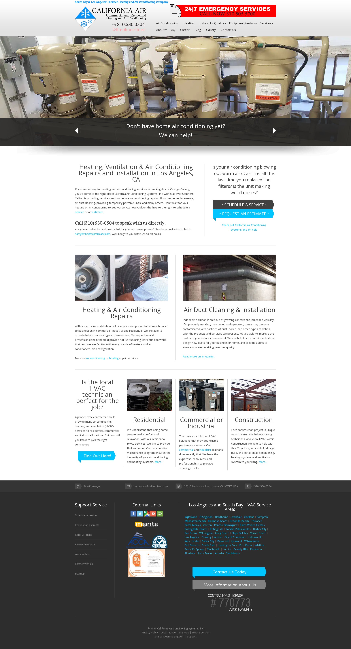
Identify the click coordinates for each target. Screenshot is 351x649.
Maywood (223, 541)
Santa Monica (193, 525)
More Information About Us (230, 585)
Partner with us (84, 564)
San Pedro (191, 533)
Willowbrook (251, 541)
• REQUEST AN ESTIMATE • (244, 213)
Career (185, 30)
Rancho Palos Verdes (238, 529)
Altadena (190, 553)
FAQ (172, 30)
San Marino (233, 553)
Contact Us (228, 30)
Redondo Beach (239, 521)
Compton (262, 517)
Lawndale (236, 517)
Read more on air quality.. (199, 356)
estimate (97, 212)
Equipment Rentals (242, 23)
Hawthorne (221, 517)
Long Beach (222, 533)
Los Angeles (192, 537)
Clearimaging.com (173, 636)
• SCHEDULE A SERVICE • (244, 204)
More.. (159, 462)
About (160, 30)
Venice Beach (258, 533)
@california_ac (92, 486)
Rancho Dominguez (225, 525)
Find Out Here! (97, 455)
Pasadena (256, 549)
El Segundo (206, 517)
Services (265, 23)
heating (114, 358)
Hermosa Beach (217, 521)
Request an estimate (87, 525)
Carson (207, 525)
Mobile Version (201, 632)
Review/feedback (85, 544)
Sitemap (80, 573)
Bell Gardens (192, 545)
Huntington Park (227, 545)
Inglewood (191, 517)
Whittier (259, 545)
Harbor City (259, 529)
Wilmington (206, 533)
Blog (198, 30)
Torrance (256, 521)
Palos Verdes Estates (252, 525)
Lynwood (236, 541)
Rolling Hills (216, 529)
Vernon (218, 537)
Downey (206, 537)
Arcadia (219, 553)
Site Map (184, 632)
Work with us (82, 554)
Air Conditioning (167, 23)
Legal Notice (168, 632)
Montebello (213, 549)
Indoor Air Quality (212, 23)
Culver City (208, 541)
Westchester (192, 541)
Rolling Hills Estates (196, 529)
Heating (189, 23)
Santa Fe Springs (194, 549)
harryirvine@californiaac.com (92, 234)
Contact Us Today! (230, 572)
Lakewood (254, 537)
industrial (205, 450)
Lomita (227, 549)
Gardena (249, 517)
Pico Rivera (245, 545)
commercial (186, 450)
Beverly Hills (240, 549)
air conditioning (95, 358)
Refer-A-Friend (83, 534)
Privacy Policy (150, 632)
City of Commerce (235, 537)
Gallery (211, 30)
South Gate (208, 545)
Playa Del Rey (240, 533)
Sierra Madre (205, 553)
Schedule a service (86, 515)
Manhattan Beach (195, 521)
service (79, 212)
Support (192, 636)
